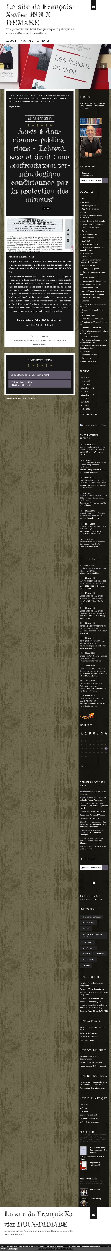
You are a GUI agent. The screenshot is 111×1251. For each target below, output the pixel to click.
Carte (83, 766)
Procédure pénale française (93, 319)
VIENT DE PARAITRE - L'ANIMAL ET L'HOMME (93, 699)
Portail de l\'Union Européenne (92, 989)
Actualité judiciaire (89, 206)
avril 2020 (85, 391)
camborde (84, 462)
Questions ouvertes (90, 337)
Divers (84, 231)
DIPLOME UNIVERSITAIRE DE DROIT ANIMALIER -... (93, 627)
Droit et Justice (88, 959)
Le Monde (84, 1104)
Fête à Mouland (86, 846)
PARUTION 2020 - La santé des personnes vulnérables (93, 464)
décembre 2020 (87, 388)
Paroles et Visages (97, 815)
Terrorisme (86, 358)
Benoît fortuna (85, 513)
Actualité (85, 202)
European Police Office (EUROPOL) (94, 1011)
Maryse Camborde (87, 495)
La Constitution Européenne (93, 291)
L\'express (84, 1111)
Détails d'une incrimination (92, 224)
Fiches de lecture (88, 266)
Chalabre (95, 819)
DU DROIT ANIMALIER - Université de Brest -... (93, 642)
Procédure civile (88, 315)
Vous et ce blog (88, 923)
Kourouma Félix (86, 447)
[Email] (93, 5)
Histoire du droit (88, 278)
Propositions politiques (91, 328)
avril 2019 (85, 402)
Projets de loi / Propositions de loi (93, 323)
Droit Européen (88, 948)
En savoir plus (13, 1249)
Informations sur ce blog (92, 284)
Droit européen (88, 253)
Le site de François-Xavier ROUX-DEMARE (40, 14)
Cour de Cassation (87, 1040)
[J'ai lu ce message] (108, 1247)
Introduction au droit (90, 288)
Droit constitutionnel (90, 244)
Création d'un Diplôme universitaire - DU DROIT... (94, 657)
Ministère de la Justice (88, 1033)
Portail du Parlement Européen (92, 998)
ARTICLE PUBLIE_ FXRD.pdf (39, 325)
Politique (86, 965)
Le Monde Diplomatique (89, 1122)
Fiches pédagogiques (90, 269)
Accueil (11, 41)
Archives (27, 41)
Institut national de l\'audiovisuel (93, 1066)
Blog (84, 212)
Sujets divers (87, 942)
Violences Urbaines (89, 361)
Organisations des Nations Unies (92, 311)
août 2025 (85, 378)
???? (83, 199)
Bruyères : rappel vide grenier (91, 798)
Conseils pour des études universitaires (91, 216)
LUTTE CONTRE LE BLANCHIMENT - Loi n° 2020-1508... (93, 582)
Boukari (83, 542)
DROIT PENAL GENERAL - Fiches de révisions (92, 684)
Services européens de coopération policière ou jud (94, 341)
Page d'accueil (14, 107)
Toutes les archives (89, 414)
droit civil (86, 954)
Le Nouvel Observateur (89, 1118)
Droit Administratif (89, 234)
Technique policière (89, 355)
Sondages (86, 351)
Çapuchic (83, 815)
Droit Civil (86, 241)
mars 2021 (85, 385)
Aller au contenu (9, 2)
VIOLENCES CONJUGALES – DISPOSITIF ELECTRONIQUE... (93, 612)
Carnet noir (84, 819)
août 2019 (85, 398)
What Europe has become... (90, 792)
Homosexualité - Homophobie (94, 281)
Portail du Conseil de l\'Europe (92, 1002)
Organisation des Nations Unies (92, 1088)
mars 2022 (85, 381)
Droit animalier (88, 238)
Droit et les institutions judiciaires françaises (92, 249)
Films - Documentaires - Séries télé (93, 273)
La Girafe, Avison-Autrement (91, 800)
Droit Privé (100, 954)
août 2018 (85, 405)
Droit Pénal (86, 257)
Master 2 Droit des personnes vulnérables (93, 305)
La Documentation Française (91, 1062)
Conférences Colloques (92, 917)
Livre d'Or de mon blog (91, 298)
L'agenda (85, 301)
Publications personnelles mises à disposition (45, 341)
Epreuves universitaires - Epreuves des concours (91, 261)
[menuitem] (11, 41)
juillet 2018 (85, 409)
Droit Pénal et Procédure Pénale (92, 935)
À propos (43, 41)
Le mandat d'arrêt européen (93, 294)
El (80, 526)
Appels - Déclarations (90, 209)
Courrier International (88, 1115)
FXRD (82, 480)
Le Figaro (83, 1108)
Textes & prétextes (97, 812)
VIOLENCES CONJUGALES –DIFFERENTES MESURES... (92, 597)
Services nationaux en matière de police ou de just (93, 347)
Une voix (83, 812)
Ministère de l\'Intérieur (89, 1037)
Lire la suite (84, 108)
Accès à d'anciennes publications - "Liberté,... (93, 569)
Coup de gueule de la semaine (94, 221)
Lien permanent (41, 336)
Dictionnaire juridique (90, 228)
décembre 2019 (87, 395)
